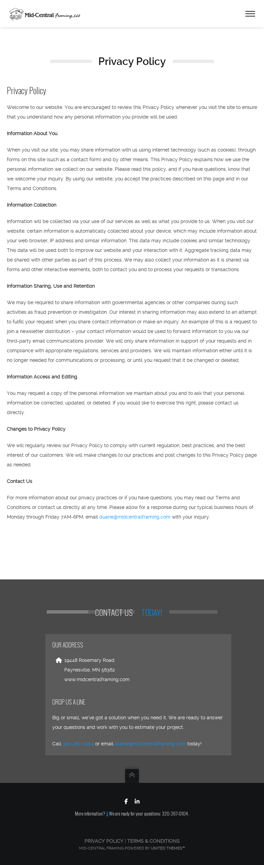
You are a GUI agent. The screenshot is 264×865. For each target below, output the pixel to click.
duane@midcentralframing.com (134, 517)
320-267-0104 (78, 743)
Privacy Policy (104, 841)
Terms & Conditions (153, 841)
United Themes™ (168, 848)
